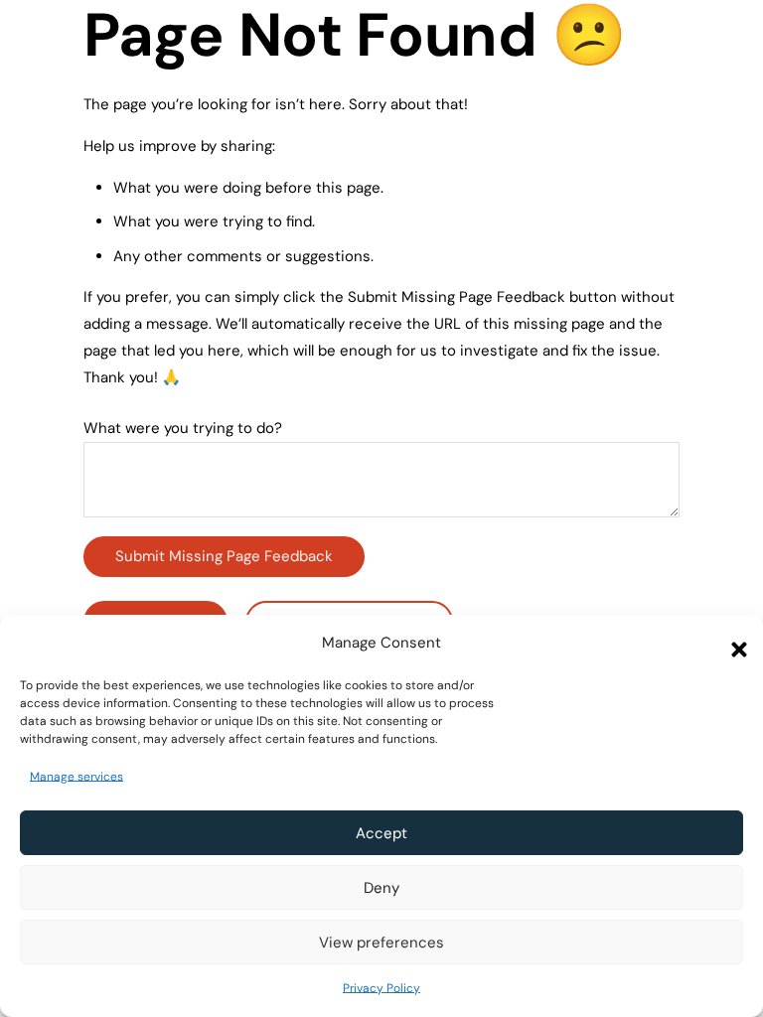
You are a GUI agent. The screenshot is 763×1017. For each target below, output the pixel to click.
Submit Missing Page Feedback (224, 556)
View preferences (381, 942)
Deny (381, 888)
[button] (733, 644)
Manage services (76, 777)
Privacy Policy (381, 988)
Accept (381, 833)
